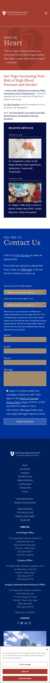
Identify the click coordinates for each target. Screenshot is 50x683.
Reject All (25, 671)
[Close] (47, 649)
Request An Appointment (25, 502)
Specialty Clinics (25, 476)
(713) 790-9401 (22, 255)
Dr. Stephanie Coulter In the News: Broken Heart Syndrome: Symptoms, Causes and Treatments (25, 166)
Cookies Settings (25, 664)
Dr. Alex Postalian (12, 104)
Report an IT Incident (25, 612)
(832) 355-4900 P (25, 575)
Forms (25, 491)
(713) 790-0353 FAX (25, 512)
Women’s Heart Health (25, 515)
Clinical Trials (25, 487)
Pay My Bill (25, 519)
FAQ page (26, 269)
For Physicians (25, 483)
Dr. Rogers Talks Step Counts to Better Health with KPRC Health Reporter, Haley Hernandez (25, 208)
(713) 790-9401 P (25, 551)
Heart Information (25, 479)
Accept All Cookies (25, 678)
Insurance (25, 472)
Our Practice (25, 468)
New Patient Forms (25, 498)
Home (25, 464)
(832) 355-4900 (25, 603)
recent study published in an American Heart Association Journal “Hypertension (24, 92)
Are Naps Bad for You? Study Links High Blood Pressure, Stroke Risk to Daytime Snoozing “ (24, 115)
